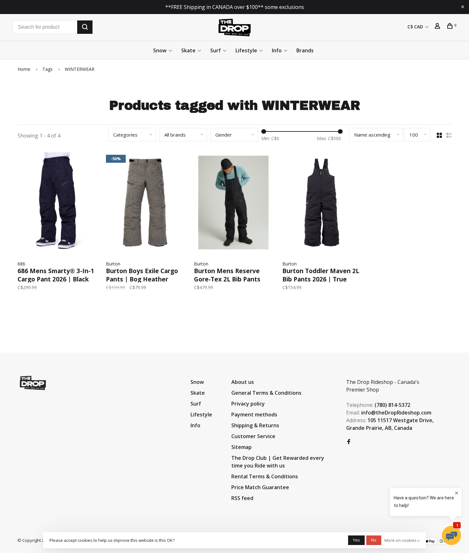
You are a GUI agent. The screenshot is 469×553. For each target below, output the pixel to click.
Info (277, 50)
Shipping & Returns (255, 425)
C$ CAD (415, 27)
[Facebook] (348, 441)
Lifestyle (246, 50)
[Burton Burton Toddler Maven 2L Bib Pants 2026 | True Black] (321, 203)
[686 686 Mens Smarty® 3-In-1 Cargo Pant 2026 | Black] (57, 203)
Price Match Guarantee (260, 487)
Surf (215, 50)
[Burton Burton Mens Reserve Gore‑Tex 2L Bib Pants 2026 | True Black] (233, 203)
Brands (305, 50)
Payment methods (254, 414)
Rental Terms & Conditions (264, 476)
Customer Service (253, 436)
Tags (47, 69)
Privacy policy (248, 403)
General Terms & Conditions (266, 392)
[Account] (438, 27)
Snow (160, 50)
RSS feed (242, 498)
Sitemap (241, 447)
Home (24, 69)
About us (242, 381)
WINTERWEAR (79, 69)
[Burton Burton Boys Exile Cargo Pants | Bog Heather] (145, 203)
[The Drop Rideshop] (33, 383)
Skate (188, 50)
